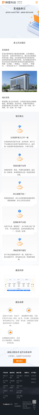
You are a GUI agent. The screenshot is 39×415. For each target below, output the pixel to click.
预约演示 (26, 376)
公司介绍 (33, 376)
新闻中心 (33, 382)
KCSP (11, 391)
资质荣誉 (33, 379)
